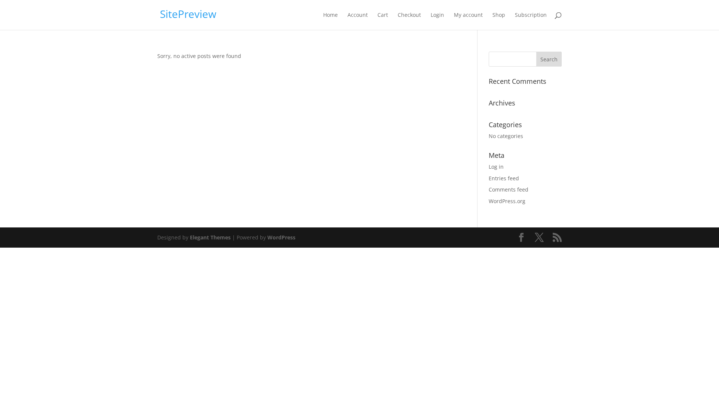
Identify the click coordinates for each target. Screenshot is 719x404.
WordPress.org (507, 201)
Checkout (409, 15)
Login (437, 15)
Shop (498, 15)
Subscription (531, 15)
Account (358, 15)
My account (468, 15)
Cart (382, 15)
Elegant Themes (210, 237)
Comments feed (508, 189)
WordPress (281, 237)
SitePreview (188, 14)
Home (330, 15)
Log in (496, 166)
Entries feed (504, 178)
